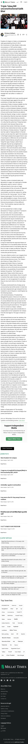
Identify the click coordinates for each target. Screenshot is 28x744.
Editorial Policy (4, 691)
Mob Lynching (5, 634)
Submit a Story (4, 708)
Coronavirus (10, 612)
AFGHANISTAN (5, 605)
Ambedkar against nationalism (11, 485)
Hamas (9, 619)
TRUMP (10, 652)
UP (24, 652)
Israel (8, 626)
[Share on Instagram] (18, 34)
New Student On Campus (9, 458)
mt (17, 634)
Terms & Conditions (5, 716)
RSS (11, 645)
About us (3, 689)
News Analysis (4, 460)
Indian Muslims (6, 623)
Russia (16, 645)
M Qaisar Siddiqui (10, 33)
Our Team (3, 696)
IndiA (16, 619)
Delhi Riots (10, 615)
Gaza (3, 619)
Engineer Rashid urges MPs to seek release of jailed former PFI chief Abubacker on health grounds (14, 577)
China (3, 612)
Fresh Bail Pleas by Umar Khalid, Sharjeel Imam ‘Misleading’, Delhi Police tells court (12, 588)
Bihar (12, 609)
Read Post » (4, 464)
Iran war (20, 623)
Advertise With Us (5, 706)
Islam (3, 626)
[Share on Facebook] (20, 34)
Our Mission (4, 694)
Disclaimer (3, 718)
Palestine (4, 645)
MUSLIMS (16, 638)
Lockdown (4, 630)
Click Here (22, 421)
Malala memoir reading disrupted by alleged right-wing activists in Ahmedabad (13, 554)
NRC (14, 641)
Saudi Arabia (5, 648)
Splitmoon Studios (19, 742)
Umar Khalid (18, 652)
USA (3, 655)
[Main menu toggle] (2, 2)
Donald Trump (18, 615)
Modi (12, 634)
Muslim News (6, 638)
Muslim (23, 634)
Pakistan (20, 641)
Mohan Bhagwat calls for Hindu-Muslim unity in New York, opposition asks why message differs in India (13, 548)
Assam (20, 605)
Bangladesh (5, 609)
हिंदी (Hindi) (3, 728)
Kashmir (15, 627)
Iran (13, 623)
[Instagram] (7, 680)
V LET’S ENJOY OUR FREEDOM (10, 526)
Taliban (3, 652)
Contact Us (3, 698)
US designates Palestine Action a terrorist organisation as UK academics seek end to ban (12, 566)
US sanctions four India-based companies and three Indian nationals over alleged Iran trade (14, 593)
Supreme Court (15, 648)
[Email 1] (13, 680)
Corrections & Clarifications (7, 711)
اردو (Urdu (3, 731)
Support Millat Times (14, 439)
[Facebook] (1, 680)
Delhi (3, 615)
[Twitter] (4, 680)
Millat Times (13, 630)
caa (21, 609)
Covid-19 (19, 612)
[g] (10, 680)
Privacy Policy (4, 713)
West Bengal (20, 655)
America (14, 605)
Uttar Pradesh (10, 655)
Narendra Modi (6, 641)
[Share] (26, 35)
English (2, 726)
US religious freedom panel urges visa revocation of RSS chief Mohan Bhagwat (13, 582)
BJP (17, 609)
